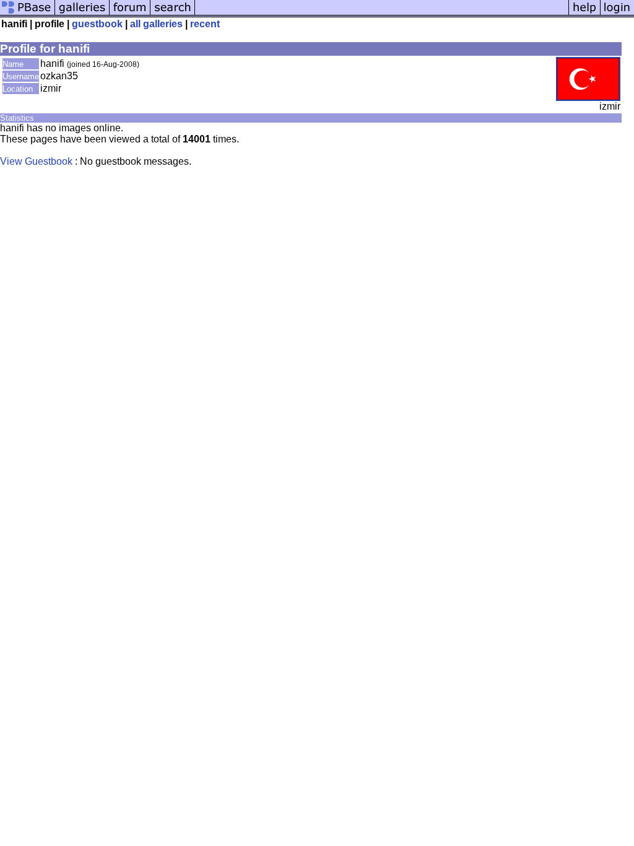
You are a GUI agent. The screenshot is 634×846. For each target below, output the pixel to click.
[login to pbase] (617, 14)
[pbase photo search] (172, 14)
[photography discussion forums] (130, 14)
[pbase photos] (27, 14)
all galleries (156, 24)
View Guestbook (36, 161)
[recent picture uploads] (82, 14)
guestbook (97, 24)
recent (205, 24)
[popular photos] (381, 14)
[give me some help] (584, 14)
